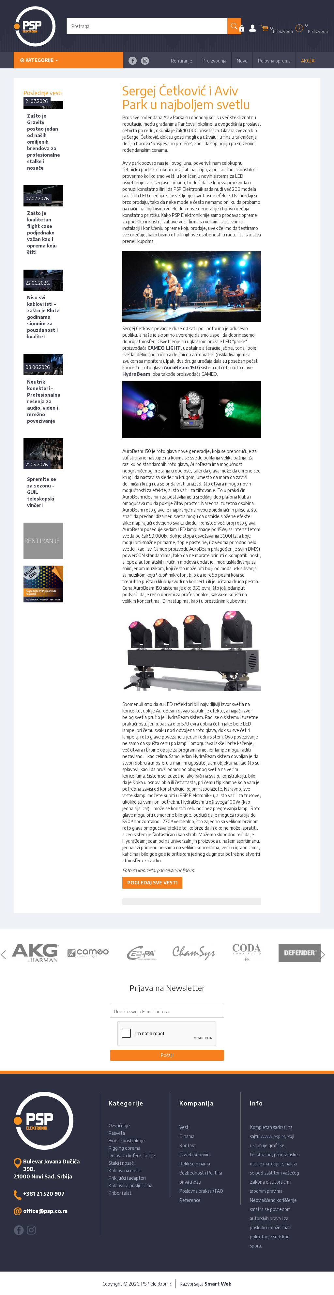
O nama (186, 1136)
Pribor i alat (120, 1193)
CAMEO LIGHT (164, 348)
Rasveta (117, 1133)
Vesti (184, 1127)
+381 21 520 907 (44, 1193)
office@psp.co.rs (45, 1211)
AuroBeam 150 (181, 367)
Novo (242, 60)
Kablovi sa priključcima (130, 1185)
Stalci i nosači (121, 1163)
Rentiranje (181, 60)
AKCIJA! (308, 60)
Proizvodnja (214, 60)
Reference (190, 1200)
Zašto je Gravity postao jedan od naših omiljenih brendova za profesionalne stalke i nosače (43, 142)
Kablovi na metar (125, 1170)
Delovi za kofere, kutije (132, 1155)
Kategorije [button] (39, 60)
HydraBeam (136, 374)
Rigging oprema (124, 1148)
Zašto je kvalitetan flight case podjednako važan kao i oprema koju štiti (42, 232)
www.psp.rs (273, 1136)
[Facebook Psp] (133, 61)
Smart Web (218, 1284)
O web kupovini (195, 1154)
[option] (35, 953)
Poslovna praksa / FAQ (201, 1191)
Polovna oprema (274, 60)
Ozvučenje (119, 1125)
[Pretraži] (234, 26)
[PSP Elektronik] (35, 26)
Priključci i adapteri (127, 1178)
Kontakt (187, 1145)
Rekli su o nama (194, 1163)
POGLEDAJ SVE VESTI (152, 882)
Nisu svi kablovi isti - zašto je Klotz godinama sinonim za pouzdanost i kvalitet (43, 317)
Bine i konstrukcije (127, 1140)
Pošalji (167, 1055)
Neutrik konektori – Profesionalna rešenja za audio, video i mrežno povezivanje (43, 401)
